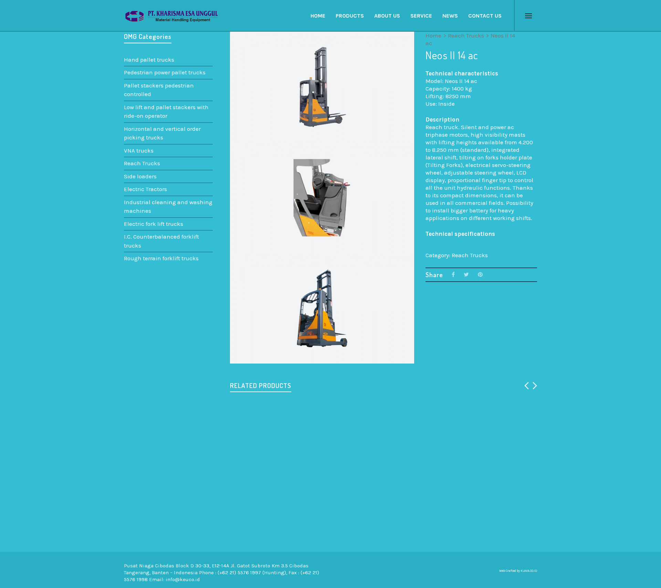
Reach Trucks (466, 35)
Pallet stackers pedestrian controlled (159, 90)
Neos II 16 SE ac (257, 454)
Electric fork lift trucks (153, 223)
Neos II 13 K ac (409, 454)
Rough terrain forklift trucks (161, 258)
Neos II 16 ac (252, 528)
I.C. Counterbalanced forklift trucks (161, 241)
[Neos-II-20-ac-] (242, 44)
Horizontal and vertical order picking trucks (162, 133)
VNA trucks (139, 150)
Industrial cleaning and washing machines (168, 206)
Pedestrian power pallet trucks (165, 72)
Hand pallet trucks (149, 59)
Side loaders (140, 176)
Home (433, 35)
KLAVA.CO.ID (529, 571)
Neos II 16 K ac (409, 528)
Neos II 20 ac (330, 528)
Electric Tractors (145, 189)
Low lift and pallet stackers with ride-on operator (166, 111)
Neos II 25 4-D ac (336, 454)
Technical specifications (460, 233)
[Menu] (528, 16)
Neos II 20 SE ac (487, 454)
